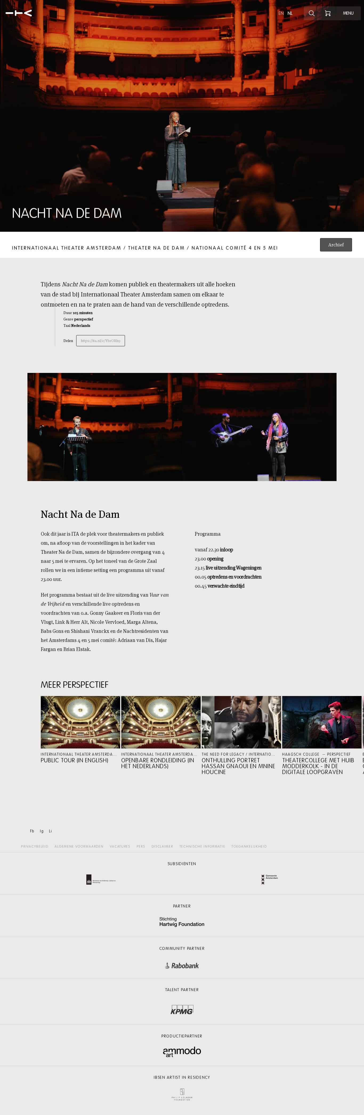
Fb (32, 831)
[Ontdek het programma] (312, 13)
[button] (80, 729)
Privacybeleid (34, 846)
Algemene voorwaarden (79, 846)
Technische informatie (202, 846)
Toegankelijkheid (249, 846)
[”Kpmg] (182, 1008)
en (281, 13)
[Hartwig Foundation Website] (182, 923)
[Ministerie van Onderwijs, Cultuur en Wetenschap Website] (101, 880)
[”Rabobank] (182, 964)
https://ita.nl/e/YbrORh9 (100, 340)
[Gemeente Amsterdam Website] (269, 880)
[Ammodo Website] (182, 1052)
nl (290, 13)
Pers (141, 846)
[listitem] (80, 729)
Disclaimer (162, 846)
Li (50, 831)
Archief (336, 245)
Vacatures (120, 846)
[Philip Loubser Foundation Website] (182, 1093)
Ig (42, 831)
